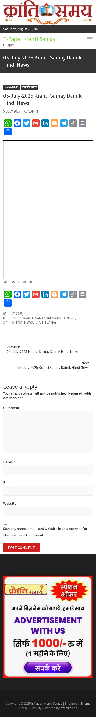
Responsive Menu (90, 39)
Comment (12, 407)
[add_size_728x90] (48, 626)
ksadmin (31, 111)
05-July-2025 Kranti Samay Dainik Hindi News (39, 318)
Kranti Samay (45, 322)
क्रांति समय (29, 87)
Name (9, 462)
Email (9, 482)
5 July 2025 (11, 111)
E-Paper (11, 87)
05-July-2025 (12, 313)
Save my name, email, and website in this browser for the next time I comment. (45, 531)
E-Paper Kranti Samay (29, 39)
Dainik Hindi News (18, 322)
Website (9, 503)
